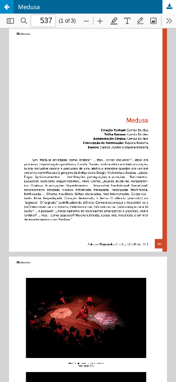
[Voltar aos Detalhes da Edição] (7, 7)
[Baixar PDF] (169, 7)
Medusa (29, 7)
